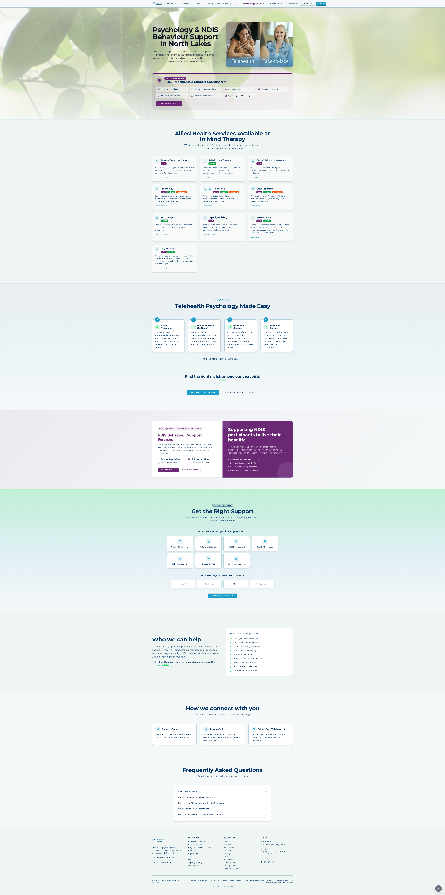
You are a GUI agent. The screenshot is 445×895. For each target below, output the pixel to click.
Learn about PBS (167, 470)
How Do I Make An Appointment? (194, 809)
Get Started (171, 4)
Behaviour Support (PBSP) (253, 4)
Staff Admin (215, 886)
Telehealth (192, 857)
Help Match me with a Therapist (239, 392)
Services (185, 4)
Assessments (193, 866)
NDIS (226, 857)
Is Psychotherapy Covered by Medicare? (197, 797)
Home (227, 842)
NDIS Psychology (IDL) (226, 4)
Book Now (321, 4)
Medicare (197, 4)
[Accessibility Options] (438, 888)
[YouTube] (273, 862)
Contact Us (228, 860)
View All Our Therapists (201, 392)
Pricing (210, 4)
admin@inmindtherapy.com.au (273, 845)
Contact (264, 837)
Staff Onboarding (228, 886)
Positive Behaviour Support (199, 842)
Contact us (292, 4)
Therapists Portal (165, 863)
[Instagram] (265, 862)
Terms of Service (231, 869)
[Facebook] (262, 862)
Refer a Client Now (168, 104)
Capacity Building (195, 863)
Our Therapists (230, 848)
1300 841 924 (266, 842)
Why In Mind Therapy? (188, 792)
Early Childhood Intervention (199, 848)
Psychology (193, 854)
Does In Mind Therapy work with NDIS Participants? (202, 803)
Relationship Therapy (196, 845)
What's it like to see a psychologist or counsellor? (201, 814)
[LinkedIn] (269, 862)
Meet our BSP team (190, 470)
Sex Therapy (193, 860)
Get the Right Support (221, 596)
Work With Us (276, 4)
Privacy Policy (230, 866)
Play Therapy (193, 851)
